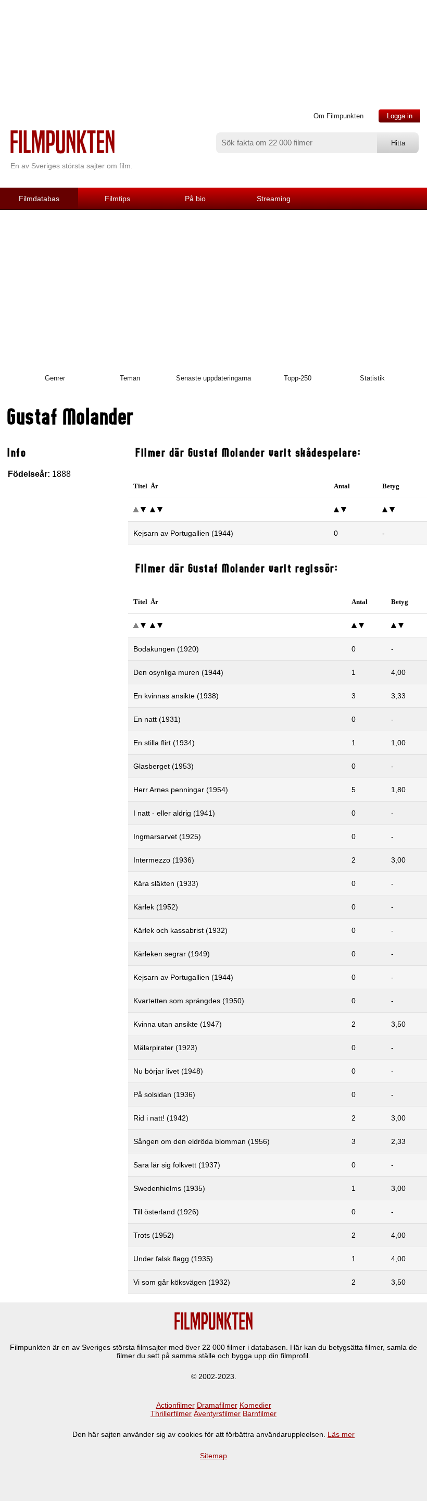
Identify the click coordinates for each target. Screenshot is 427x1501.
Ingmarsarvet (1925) (167, 836)
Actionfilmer (175, 1405)
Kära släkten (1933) (165, 883)
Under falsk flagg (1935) (173, 1258)
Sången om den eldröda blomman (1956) (201, 1141)
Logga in (399, 116)
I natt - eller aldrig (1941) (174, 813)
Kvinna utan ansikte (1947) (177, 1024)
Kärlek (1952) (155, 907)
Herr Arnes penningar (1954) (180, 789)
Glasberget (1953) (163, 766)
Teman (130, 378)
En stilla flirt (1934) (164, 743)
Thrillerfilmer (171, 1413)
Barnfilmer (260, 1413)
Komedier (255, 1405)
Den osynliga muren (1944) (178, 672)
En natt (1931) (157, 719)
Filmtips (117, 198)
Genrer (55, 378)
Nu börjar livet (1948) (168, 1071)
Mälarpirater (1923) (165, 1047)
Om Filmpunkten (338, 116)
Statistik (372, 378)
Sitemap (213, 1455)
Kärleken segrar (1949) (171, 954)
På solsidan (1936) (164, 1094)
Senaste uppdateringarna (213, 378)
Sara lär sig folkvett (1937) (176, 1165)
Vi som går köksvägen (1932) (181, 1282)
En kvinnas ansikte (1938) (176, 696)
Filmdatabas (39, 198)
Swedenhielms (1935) (169, 1188)
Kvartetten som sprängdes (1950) (188, 1000)
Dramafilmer (217, 1405)
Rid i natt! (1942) (161, 1118)
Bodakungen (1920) (166, 649)
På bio (195, 198)
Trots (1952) (153, 1235)
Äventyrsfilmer (217, 1413)
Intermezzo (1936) (163, 860)
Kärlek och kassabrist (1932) (180, 930)
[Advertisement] (213, 288)
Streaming (274, 198)
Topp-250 (297, 378)
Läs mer (341, 1434)
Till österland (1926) (166, 1212)
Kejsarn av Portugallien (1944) (183, 533)
